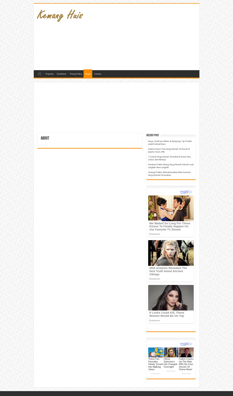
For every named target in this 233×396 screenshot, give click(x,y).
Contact (97, 74)
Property (49, 74)
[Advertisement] (139, 45)
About (88, 74)
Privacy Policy (76, 74)
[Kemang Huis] (60, 14)
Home (39, 73)
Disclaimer (61, 74)
